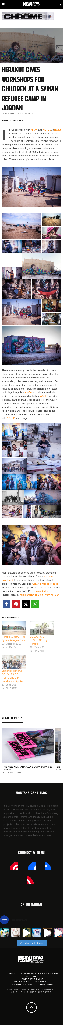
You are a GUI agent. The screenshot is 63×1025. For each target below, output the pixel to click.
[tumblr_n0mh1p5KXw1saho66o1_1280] (36, 511)
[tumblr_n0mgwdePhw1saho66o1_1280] (32, 245)
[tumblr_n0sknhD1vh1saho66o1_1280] (51, 305)
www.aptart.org (42, 591)
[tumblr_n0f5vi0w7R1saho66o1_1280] (15, 466)
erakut (57, 129)
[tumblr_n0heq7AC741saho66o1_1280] (22, 226)
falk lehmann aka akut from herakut (39, 594)
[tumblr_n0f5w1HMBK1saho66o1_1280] (44, 448)
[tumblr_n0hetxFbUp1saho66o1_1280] (51, 233)
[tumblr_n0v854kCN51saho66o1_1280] (32, 345)
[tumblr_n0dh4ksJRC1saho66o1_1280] (15, 448)
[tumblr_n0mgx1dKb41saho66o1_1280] (51, 245)
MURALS (29, 113)
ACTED (47, 129)
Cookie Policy (22, 984)
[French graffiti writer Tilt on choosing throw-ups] (26, 932)
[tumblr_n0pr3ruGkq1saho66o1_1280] (42, 265)
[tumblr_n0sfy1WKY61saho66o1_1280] (17, 288)
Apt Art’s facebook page (45, 583)
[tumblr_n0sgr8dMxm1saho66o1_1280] (22, 312)
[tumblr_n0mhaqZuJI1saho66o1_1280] (50, 511)
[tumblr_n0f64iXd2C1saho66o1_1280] (31, 481)
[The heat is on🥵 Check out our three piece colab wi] (36, 932)
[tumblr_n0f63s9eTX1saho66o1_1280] (14, 481)
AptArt (34, 129)
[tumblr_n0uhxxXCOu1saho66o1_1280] (51, 319)
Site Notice (33, 976)
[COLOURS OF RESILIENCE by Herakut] (42, 628)
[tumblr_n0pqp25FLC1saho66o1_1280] (12, 259)
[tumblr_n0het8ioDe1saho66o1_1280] (51, 219)
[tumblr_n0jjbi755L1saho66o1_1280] (12, 245)
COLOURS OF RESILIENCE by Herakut (38, 640)
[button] (21, 226)
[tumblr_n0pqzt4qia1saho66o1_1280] (12, 272)
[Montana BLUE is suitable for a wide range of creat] (58, 932)
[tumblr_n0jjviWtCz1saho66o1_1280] (43, 497)
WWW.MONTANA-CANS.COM (41, 974)
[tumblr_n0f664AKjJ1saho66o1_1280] (49, 481)
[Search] (60, 4)
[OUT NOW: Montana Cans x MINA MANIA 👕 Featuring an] (4, 932)
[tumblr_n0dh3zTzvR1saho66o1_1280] (15, 431)
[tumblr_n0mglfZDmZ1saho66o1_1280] (12, 511)
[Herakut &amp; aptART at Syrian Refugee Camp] (14, 628)
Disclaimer (48, 984)
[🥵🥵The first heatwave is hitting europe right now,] (47, 932)
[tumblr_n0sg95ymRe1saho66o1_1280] (46, 288)
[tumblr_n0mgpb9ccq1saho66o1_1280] (27, 511)
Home (5, 121)
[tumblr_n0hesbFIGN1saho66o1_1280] (13, 497)
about (13, 974)
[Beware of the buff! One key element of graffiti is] (15, 932)
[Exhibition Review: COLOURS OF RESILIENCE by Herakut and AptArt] (14, 662)
